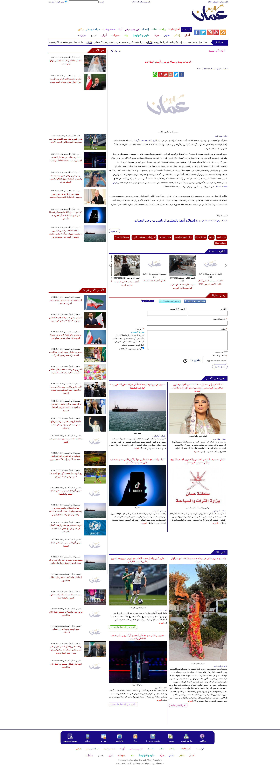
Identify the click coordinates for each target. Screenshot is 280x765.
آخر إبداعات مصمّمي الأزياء (144, 237)
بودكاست (202, 741)
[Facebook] (195, 302)
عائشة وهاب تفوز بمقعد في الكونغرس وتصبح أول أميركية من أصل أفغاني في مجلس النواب (58, 42)
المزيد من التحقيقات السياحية (123, 627)
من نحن (171, 741)
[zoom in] (112, 50)
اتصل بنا (104, 741)
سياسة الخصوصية (70, 741)
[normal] (115, 50)
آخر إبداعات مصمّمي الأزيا (146, 140)
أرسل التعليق (220, 367)
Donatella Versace (122, 237)
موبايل (88, 741)
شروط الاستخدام (137, 332)
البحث (101, 2)
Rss (135, 741)
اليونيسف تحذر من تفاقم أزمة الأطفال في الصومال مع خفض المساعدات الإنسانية (66, 528)
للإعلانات (119, 741)
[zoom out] (119, 50)
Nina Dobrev (220, 243)
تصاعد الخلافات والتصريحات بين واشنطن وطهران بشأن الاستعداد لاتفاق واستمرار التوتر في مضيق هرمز (65, 234)
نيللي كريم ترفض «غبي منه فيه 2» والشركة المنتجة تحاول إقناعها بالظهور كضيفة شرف (66, 179)
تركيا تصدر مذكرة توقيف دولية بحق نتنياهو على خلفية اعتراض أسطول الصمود (66, 407)
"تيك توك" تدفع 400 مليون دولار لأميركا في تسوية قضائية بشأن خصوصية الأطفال (65, 215)
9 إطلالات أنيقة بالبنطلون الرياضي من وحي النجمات (166, 220)
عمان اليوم (61, 2)
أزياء (223, 51)
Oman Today (200, 237)
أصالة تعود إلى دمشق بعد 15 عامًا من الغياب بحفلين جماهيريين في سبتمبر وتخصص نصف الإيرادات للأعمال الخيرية (198, 387)
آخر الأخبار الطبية (178, 705)
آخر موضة (213, 51)
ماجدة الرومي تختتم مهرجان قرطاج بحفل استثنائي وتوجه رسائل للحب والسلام (66, 424)
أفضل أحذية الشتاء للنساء (155, 281)
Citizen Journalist (153, 741)
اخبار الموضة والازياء (183, 237)
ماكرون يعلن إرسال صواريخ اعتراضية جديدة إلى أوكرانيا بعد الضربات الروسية (201, 42)
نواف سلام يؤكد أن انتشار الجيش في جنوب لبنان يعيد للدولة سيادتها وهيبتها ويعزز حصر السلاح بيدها (66, 650)
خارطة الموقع (186, 741)
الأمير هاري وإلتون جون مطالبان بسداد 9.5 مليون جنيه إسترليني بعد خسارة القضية (66, 390)
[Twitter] (170, 302)
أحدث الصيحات (165, 237)
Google (51, 2)
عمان (211, 237)
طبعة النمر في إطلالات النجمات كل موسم (212, 221)
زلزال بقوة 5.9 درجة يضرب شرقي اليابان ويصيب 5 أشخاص (133, 42)
